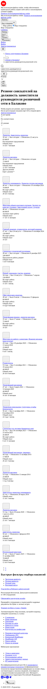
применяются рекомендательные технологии (19, 666)
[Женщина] (6, 179)
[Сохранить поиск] (3, 82)
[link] (4, 37)
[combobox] (11, 69)
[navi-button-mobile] (3, 49)
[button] (3, 42)
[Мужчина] (6, 131)
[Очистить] (4, 74)
